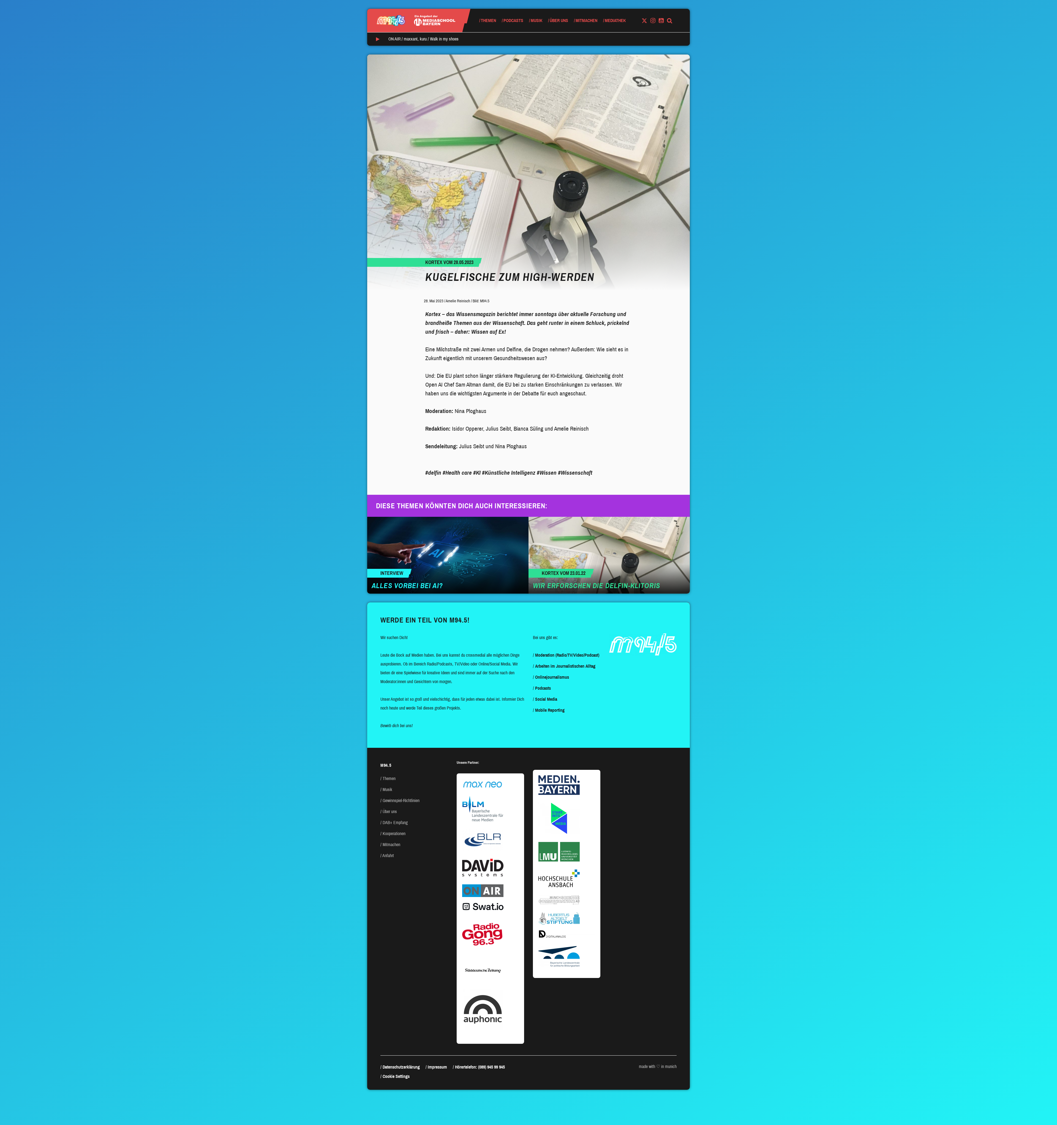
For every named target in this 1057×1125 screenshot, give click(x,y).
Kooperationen (394, 833)
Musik (536, 20)
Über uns (559, 20)
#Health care (457, 473)
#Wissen (547, 473)
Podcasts (513, 20)
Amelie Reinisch (458, 301)
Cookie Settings (396, 1076)
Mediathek (615, 20)
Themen (488, 20)
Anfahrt (388, 855)
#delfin (433, 473)
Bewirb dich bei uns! (396, 725)
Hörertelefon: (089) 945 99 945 (480, 1067)
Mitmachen (586, 20)
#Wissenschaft (575, 473)
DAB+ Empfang (395, 822)
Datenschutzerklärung (401, 1067)
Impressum (437, 1067)
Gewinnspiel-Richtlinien (401, 800)
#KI (477, 473)
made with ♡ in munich (658, 1066)
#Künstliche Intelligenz (508, 473)
